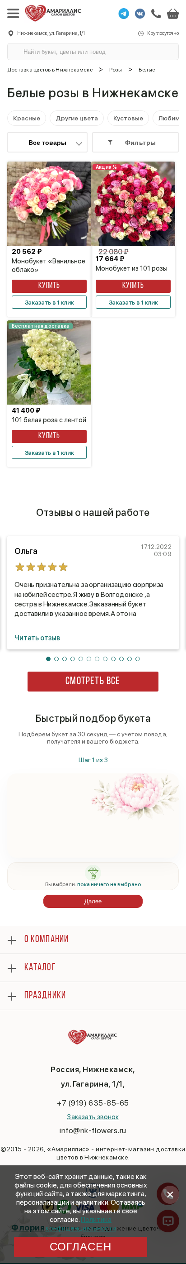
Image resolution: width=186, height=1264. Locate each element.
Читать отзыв (37, 638)
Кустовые (128, 118)
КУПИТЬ (49, 286)
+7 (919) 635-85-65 (93, 1102)
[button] (48, 659)
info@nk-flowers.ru (93, 1130)
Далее (93, 901)
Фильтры (140, 142)
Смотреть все (92, 681)
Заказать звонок (93, 1117)
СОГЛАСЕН (81, 1246)
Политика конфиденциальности (81, 1223)
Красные (26, 118)
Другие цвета (77, 118)
